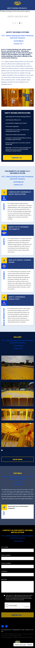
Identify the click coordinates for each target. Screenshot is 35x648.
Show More (17, 459)
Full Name (4, 557)
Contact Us (17, 158)
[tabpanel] (17, 18)
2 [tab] (15, 23)
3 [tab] (17, 23)
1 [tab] (13, 23)
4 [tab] (19, 23)
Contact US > (18, 44)
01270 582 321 (18, 182)
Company (4, 581)
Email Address (6, 565)
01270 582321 (18, 41)
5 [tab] (21, 23)
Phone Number (6, 573)
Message (4, 589)
